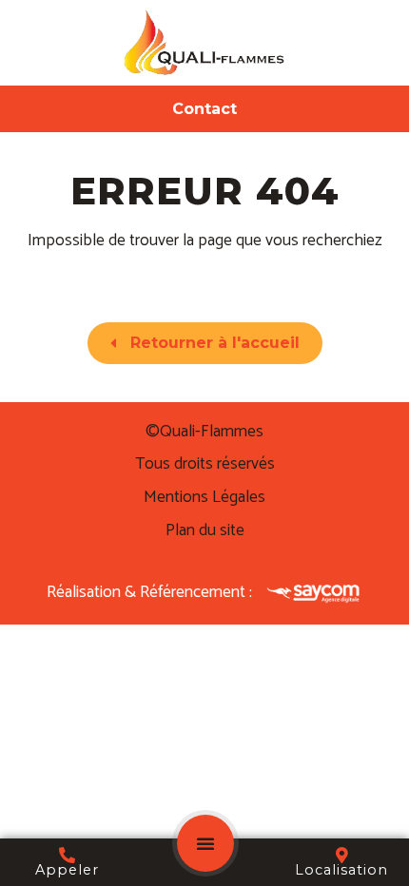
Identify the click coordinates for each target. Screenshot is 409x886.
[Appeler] (67, 855)
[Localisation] (342, 855)
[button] (205, 843)
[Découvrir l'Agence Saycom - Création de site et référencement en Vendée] (314, 593)
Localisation (341, 869)
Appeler (67, 869)
